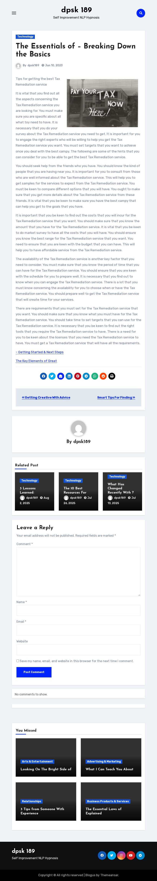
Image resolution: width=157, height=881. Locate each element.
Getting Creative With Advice (47, 397)
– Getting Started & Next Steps (40, 352)
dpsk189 (33, 65)
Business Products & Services (108, 801)
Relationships (31, 801)
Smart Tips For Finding (115, 397)
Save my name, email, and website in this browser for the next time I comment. (77, 661)
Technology (25, 36)
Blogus (90, 875)
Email (21, 621)
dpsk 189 (76, 10)
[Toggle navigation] (14, 13)
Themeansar (109, 875)
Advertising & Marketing (104, 761)
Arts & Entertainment (37, 761)
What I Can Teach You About (109, 769)
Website (22, 641)
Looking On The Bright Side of (45, 769)
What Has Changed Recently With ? (121, 489)
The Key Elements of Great (36, 361)
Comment (24, 544)
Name (21, 602)
